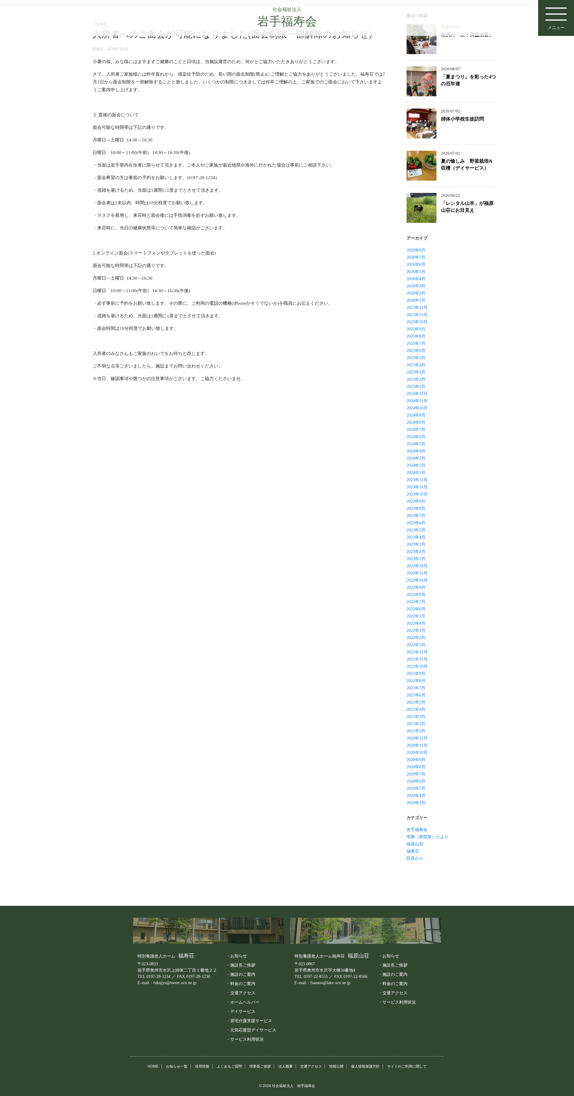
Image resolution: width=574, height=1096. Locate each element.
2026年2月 (416, 293)
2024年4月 (416, 451)
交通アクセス (311, 1066)
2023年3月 (416, 544)
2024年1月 (416, 472)
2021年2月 (416, 724)
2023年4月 (416, 537)
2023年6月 (416, 523)
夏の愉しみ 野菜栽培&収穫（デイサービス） (467, 164)
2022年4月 (416, 623)
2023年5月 (416, 530)
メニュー (556, 27)
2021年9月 (416, 673)
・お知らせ (236, 955)
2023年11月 (417, 487)
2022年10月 (417, 580)
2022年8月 (416, 594)
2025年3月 (416, 372)
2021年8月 (416, 681)
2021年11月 (417, 659)
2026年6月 (416, 264)
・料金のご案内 (240, 983)
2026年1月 (416, 300)
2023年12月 (417, 480)
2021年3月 (416, 716)
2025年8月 (416, 336)
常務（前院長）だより (427, 837)
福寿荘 (413, 851)
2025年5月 (416, 358)
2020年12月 (417, 738)
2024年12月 (417, 393)
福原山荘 (415, 844)
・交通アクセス (240, 992)
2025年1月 (416, 386)
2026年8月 (416, 250)
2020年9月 (416, 759)
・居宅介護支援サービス (249, 1020)
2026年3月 (416, 286)
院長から (415, 858)
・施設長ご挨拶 (240, 965)
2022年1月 (416, 645)
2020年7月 (416, 774)
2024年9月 (416, 415)
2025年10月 (417, 322)
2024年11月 (417, 401)
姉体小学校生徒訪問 (462, 118)
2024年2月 (416, 465)
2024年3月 (416, 458)
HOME (153, 1066)
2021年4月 (416, 709)
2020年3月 (416, 803)
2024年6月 (416, 437)
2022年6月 (416, 609)
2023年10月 (417, 494)
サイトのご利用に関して (407, 1066)
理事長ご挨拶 (260, 1066)
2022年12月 (417, 566)
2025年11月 (417, 315)
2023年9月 (416, 501)
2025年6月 (416, 350)
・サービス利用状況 (245, 1039)
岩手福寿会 (417, 829)
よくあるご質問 (229, 1066)
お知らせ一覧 (176, 1066)
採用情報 (202, 1066)
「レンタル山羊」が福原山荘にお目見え (467, 207)
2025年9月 (416, 329)
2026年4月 (416, 279)
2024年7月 (416, 429)
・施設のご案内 (240, 974)
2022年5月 (416, 616)
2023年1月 (416, 559)
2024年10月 (417, 408)
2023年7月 (416, 515)
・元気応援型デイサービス (251, 1030)
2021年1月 (416, 731)
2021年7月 (416, 688)
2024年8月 (416, 422)
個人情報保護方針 (365, 1066)
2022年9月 (416, 587)
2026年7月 (416, 257)
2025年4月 (416, 365)
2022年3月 (416, 630)
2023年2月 (416, 551)
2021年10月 (417, 666)
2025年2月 (416, 379)
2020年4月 (416, 795)
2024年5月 (416, 444)
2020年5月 (416, 788)
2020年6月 (416, 781)
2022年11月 (417, 573)
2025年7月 (416, 343)
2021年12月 (417, 652)
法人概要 (285, 1066)
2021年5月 (416, 702)
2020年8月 (416, 767)
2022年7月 (416, 602)
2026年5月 (416, 271)
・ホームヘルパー (242, 1002)
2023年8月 (416, 508)
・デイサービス (240, 1011)
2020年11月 (417, 745)
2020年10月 (417, 752)
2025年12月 (417, 307)
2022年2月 (416, 637)
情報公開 (336, 1066)
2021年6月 (416, 695)
